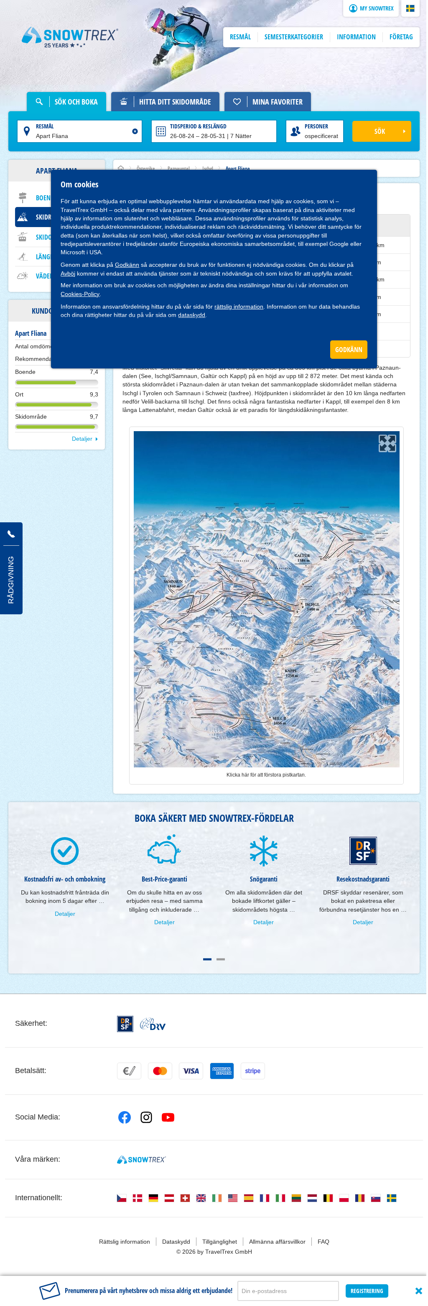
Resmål (45, 126)
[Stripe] (253, 1071)
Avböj (68, 273)
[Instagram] (146, 1117)
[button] (410, 8)
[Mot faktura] (129, 1071)
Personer (316, 126)
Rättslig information (124, 1241)
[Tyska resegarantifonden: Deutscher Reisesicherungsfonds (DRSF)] (125, 1024)
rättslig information (238, 306)
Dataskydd (176, 1241)
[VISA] (191, 1071)
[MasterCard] (160, 1071)
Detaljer (82, 438)
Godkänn (127, 264)
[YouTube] (168, 1117)
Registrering (367, 1291)
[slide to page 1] (207, 959)
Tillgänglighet (219, 1241)
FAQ (323, 1241)
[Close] (419, 1291)
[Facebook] (124, 1117)
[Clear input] (135, 131)
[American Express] (222, 1071)
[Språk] (121, 1198)
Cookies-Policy (80, 294)
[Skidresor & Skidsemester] (70, 37)
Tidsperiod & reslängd (198, 126)
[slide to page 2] (221, 959)
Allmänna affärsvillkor (277, 1241)
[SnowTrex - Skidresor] (141, 1159)
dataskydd (191, 315)
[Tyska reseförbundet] (153, 1023)
